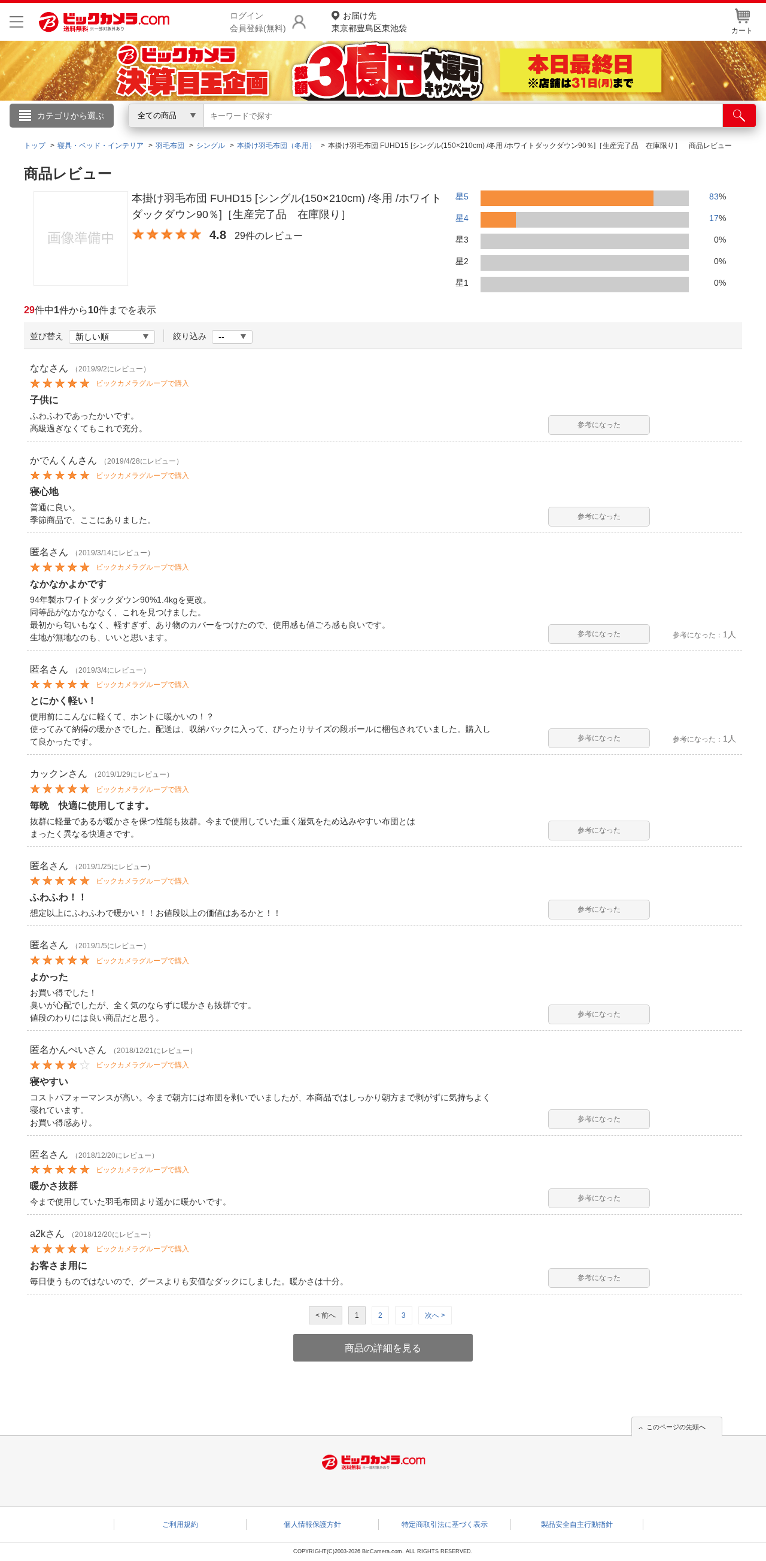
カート (742, 30)
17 (714, 218)
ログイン (126, 135)
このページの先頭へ (676, 1426)
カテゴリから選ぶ (70, 115)
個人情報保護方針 (312, 1524)
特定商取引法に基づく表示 (445, 1524)
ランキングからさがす (335, 132)
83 (714, 196)
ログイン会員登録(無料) (258, 22)
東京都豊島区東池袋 (369, 22)
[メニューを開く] (16, 22)
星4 (462, 218)
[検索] (739, 115)
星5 (462, 196)
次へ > (435, 1315)
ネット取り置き (538, 132)
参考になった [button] (599, 424)
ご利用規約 (180, 1524)
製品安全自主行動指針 (577, 1524)
